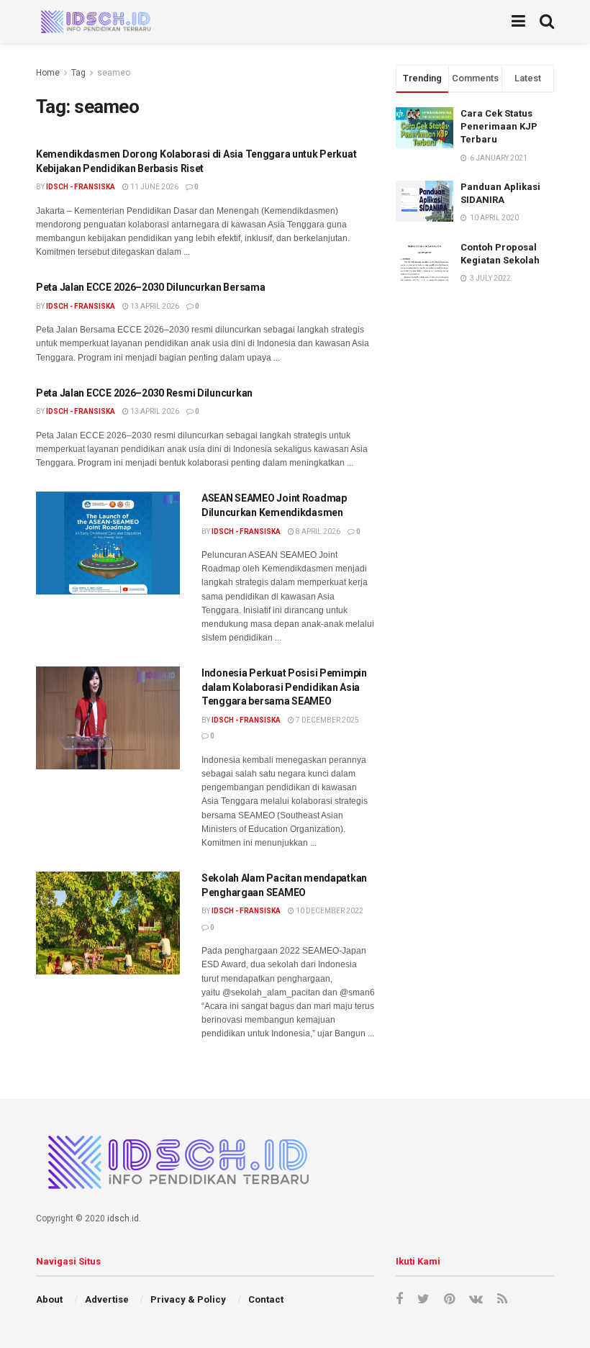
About (49, 1299)
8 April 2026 (317, 531)
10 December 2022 (328, 911)
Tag (78, 73)
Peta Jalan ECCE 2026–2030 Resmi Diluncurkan (144, 393)
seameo (113, 73)
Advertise (107, 1299)
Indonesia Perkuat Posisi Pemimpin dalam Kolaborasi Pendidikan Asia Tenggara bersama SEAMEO (284, 687)
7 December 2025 (326, 720)
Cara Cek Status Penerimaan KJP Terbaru (498, 126)
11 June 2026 (153, 187)
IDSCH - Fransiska (80, 187)
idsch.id (123, 1218)
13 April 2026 (154, 306)
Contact (265, 1299)
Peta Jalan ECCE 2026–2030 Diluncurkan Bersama (150, 287)
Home (48, 73)
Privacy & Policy (188, 1299)
